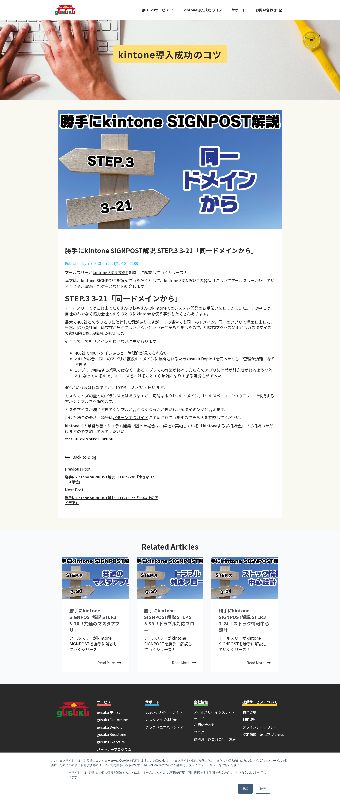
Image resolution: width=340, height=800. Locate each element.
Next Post (74, 490)
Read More (106, 662)
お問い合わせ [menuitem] (204, 724)
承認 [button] (245, 788)
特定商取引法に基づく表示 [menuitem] (263, 734)
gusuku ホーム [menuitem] (108, 712)
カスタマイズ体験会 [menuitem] (161, 719)
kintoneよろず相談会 (222, 426)
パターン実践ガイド (130, 417)
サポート (239, 9)
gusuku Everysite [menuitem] (111, 741)
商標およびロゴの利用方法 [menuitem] (215, 739)
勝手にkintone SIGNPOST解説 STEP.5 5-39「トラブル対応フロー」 (169, 620)
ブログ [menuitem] (199, 732)
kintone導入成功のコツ (203, 9)
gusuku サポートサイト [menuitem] (163, 712)
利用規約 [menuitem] (249, 719)
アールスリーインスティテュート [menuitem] (214, 715)
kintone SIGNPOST (110, 272)
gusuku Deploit (200, 359)
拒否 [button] (263, 788)
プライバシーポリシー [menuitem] (259, 727)
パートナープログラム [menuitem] (114, 749)
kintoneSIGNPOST (87, 439)
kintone (108, 439)
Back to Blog (84, 457)
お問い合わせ (269, 9)
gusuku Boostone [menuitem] (111, 734)
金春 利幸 (94, 263)
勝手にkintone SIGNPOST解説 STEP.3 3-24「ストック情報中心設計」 (244, 620)
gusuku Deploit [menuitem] (109, 727)
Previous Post (78, 469)
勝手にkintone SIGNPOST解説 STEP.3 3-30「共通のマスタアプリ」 (94, 620)
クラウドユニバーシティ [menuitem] (164, 727)
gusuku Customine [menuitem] (112, 719)
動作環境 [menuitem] (249, 712)
